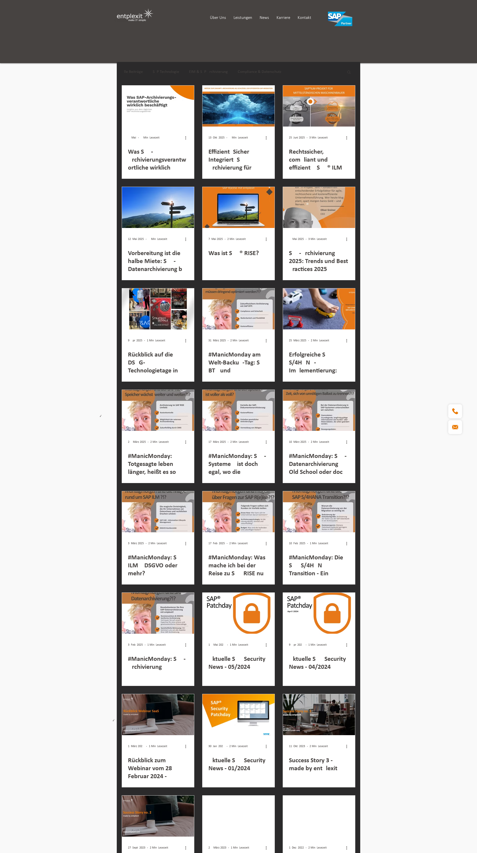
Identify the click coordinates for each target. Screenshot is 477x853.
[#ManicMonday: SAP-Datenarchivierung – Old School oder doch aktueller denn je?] (319, 410)
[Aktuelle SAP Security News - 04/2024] (319, 613)
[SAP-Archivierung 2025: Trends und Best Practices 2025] (319, 207)
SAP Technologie (166, 72)
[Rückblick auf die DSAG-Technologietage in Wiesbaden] (158, 308)
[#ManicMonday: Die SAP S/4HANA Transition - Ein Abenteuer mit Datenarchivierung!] (319, 511)
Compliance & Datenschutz (259, 72)
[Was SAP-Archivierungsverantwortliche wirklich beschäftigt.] (158, 106)
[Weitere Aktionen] (187, 138)
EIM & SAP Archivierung (208, 72)
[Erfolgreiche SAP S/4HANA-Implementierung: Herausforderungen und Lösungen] (319, 308)
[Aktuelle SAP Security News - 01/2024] (238, 714)
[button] (349, 72)
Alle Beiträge (132, 72)
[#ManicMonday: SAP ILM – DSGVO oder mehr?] (158, 511)
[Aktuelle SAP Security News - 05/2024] (238, 613)
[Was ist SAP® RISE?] (238, 207)
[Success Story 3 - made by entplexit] (319, 714)
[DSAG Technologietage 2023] (238, 816)
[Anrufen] (455, 411)
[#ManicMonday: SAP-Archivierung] (158, 613)
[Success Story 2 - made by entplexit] (158, 816)
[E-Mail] (455, 427)
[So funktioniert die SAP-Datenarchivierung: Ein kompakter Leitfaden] (319, 816)
